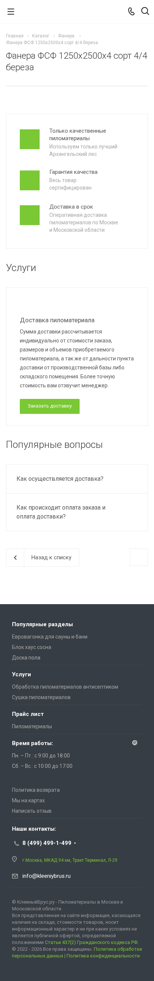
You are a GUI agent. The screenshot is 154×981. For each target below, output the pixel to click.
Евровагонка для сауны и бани (49, 637)
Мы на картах (28, 800)
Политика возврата (36, 790)
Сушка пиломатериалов (41, 697)
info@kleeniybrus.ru (46, 876)
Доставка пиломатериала (57, 320)
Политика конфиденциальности (103, 956)
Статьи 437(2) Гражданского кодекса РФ (91, 942)
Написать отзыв (32, 811)
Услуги (21, 674)
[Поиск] (145, 12)
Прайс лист (28, 714)
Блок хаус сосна (31, 647)
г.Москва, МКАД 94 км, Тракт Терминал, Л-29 (69, 860)
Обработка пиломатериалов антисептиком (65, 687)
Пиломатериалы (32, 726)
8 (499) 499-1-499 (46, 843)
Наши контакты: (34, 828)
